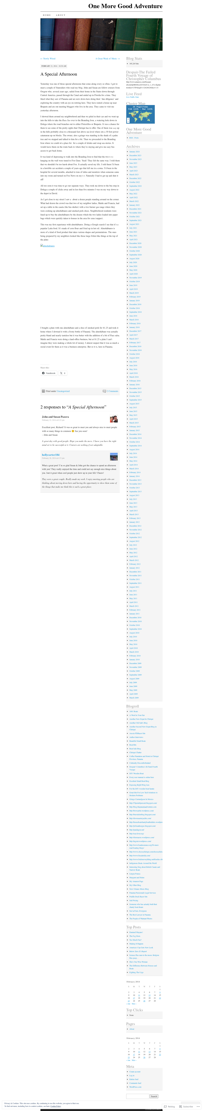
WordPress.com (135, 1087)
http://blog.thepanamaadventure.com (142, 806)
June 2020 (133, 266)
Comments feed (135, 1083)
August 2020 (134, 258)
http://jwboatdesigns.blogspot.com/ (142, 826)
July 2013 (133, 499)
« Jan (128, 1003)
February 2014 (135, 472)
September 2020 (135, 254)
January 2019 (134, 300)
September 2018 (135, 312)
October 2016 (134, 354)
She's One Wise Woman (138, 961)
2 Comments (112, 391)
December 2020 (135, 243)
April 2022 (133, 197)
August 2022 (134, 189)
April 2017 (133, 335)
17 (134, 998)
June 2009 (133, 686)
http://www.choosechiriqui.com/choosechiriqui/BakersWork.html (153, 851)
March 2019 (134, 293)
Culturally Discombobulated (140, 763)
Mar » (134, 1003)
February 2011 (135, 609)
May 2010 (133, 644)
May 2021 (133, 235)
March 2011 (134, 606)
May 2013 (133, 506)
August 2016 (134, 357)
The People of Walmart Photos (140, 918)
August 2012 (134, 541)
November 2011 (135, 575)
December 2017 (135, 331)
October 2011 (134, 579)
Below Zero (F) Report (138, 951)
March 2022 (134, 201)
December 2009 (135, 663)
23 (129, 1000)
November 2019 (135, 277)
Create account (134, 1071)
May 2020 (133, 270)
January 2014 (134, 476)
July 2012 (133, 545)
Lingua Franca (134, 873)
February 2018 (135, 323)
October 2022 (134, 182)
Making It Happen (136, 943)
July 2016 (133, 361)
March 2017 (134, 338)
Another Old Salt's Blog (138, 722)
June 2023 (133, 163)
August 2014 (134, 449)
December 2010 (135, 617)
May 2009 (133, 690)
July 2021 (133, 228)
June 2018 (133, 315)
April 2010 (133, 648)
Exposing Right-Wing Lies (139, 785)
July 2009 (133, 682)
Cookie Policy (55, 1106)
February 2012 (135, 564)
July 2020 (133, 262)
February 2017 (135, 342)
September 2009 (135, 674)
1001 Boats (133, 711)
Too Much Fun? (135, 940)
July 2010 (133, 636)
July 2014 (133, 453)
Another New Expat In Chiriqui (141, 719)
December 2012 (135, 525)
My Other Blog (135, 885)
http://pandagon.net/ (136, 829)
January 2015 (134, 430)
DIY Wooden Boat (136, 773)
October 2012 (134, 533)
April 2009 (133, 694)
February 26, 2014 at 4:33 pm (53, 458)
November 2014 (135, 438)
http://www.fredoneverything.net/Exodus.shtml (146, 859)
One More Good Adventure (125, 5)
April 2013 (133, 510)
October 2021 (134, 216)
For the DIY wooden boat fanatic (141, 788)
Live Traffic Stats (132, 97)
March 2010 (134, 651)
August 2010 (134, 632)
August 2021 (134, 224)
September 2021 (135, 220)
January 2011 (134, 613)
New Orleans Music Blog (139, 889)
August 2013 (134, 495)
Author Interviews (136, 737)
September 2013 (135, 491)
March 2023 (134, 174)
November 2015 (135, 392)
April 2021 (133, 239)
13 (150, 995)
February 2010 (135, 655)
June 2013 (133, 503)
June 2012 (133, 548)
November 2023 (135, 159)
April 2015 (133, 419)
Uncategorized (63, 391)
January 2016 (134, 384)
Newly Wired (47, 58)
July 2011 (133, 590)
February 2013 (135, 518)
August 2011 (134, 587)
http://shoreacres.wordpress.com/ (141, 837)
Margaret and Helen (136, 877)
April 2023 (133, 170)
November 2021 (135, 212)
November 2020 (135, 247)
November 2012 (135, 529)
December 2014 (135, 434)
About (60, 15)
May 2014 (133, 461)
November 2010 (135, 621)
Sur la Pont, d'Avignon (138, 911)
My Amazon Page (136, 881)
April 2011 (133, 602)
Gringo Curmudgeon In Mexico (141, 799)
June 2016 (133, 365)
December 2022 (135, 178)
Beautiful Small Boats (137, 741)
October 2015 (134, 396)
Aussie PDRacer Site (137, 733)
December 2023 (135, 155)
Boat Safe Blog (135, 748)
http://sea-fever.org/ (136, 833)
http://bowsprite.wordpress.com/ (141, 810)
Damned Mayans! (136, 932)
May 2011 (133, 598)
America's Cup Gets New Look (141, 947)
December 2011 (135, 571)
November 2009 (135, 667)
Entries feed (133, 1079)
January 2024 (134, 151)
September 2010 (135, 629)
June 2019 (133, 285)
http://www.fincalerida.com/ (139, 855)
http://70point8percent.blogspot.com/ (143, 803)
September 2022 (135, 186)
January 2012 (134, 567)
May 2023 (133, 166)
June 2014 (133, 457)
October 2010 (134, 625)
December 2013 (135, 480)
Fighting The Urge (136, 972)
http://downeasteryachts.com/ (140, 818)
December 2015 (135, 388)
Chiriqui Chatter (135, 752)
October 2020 (134, 251)
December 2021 (135, 208)
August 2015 (134, 403)
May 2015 (133, 415)
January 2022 (134, 205)
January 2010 (134, 659)
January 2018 (134, 327)
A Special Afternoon (58, 74)
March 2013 (134, 514)
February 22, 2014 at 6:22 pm (53, 420)
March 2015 (134, 422)
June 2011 (133, 594)
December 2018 (135, 304)
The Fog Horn (134, 936)
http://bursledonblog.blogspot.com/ (142, 814)
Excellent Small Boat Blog (139, 781)
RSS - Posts (134, 137)
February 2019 (135, 296)
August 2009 (134, 678)
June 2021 (133, 231)
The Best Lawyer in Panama (140, 914)
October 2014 (134, 441)
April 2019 (133, 289)
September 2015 (135, 399)
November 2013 (135, 483)
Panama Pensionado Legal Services (142, 892)
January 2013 (134, 522)
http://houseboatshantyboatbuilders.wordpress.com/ (148, 822)
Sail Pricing (133, 900)
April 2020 (133, 273)
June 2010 (133, 640)
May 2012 (133, 552)
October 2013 (134, 487)
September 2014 (135, 445)
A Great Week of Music (107, 58)
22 (160, 998)
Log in (131, 1075)
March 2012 (134, 560)
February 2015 (135, 426)
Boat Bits (132, 744)
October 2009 (134, 671)
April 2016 (133, 373)
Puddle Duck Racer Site (138, 896)
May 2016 (133, 369)
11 (139, 995)
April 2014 (133, 464)
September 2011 (135, 583)
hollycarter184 (50, 455)
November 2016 (135, 350)
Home (47, 15)
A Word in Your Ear (137, 715)
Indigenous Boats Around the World (143, 863)
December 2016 (135, 346)
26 (144, 1000)
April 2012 (133, 556)
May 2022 (133, 193)
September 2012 (135, 537)
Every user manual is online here (141, 777)
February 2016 (135, 380)
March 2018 (134, 319)
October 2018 (134, 308)
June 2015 (133, 411)
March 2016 (134, 377)
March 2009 (134, 697)
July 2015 (133, 407)
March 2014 (134, 468)
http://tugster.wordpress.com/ (140, 841)
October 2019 (134, 281)
